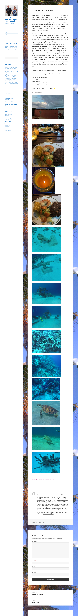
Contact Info (7, 37)
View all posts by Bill (47, 513)
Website (34, 572)
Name (34, 560)
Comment (35, 541)
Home (6, 30)
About (6, 32)
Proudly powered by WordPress (39, 613)
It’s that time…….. (8, 114)
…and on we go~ (8, 121)
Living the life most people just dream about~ (11, 20)
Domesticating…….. (9, 118)
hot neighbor (7, 104)
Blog (6, 34)
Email (34, 566)
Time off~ (10, 93)
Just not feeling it (11, 102)
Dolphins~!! (7, 125)
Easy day (6, 129)
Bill (43, 522)
